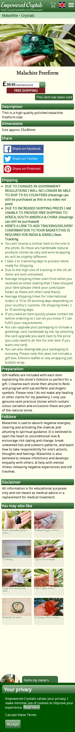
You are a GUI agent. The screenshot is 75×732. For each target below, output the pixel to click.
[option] (37, 45)
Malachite (10, 15)
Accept (13, 724)
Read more (32, 707)
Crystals (27, 15)
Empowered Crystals (23, 5)
